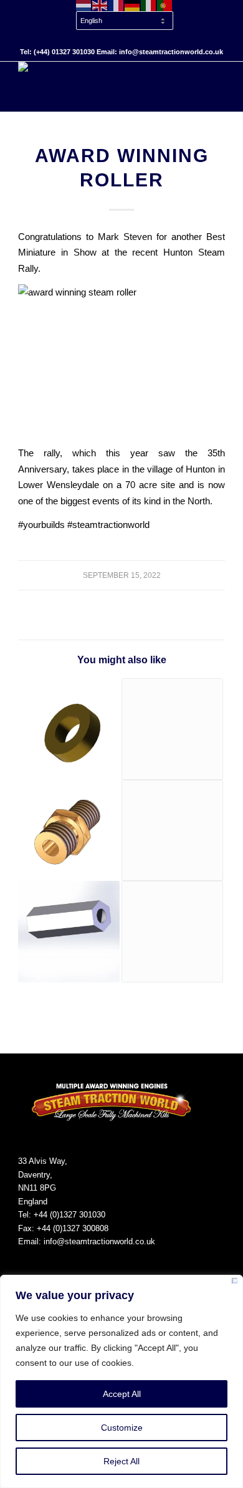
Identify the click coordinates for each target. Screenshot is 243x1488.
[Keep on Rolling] (69, 729)
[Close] (234, 1283)
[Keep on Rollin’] (172, 729)
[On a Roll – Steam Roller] (172, 830)
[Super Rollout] (69, 931)
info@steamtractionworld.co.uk (99, 1241)
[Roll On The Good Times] (172, 931)
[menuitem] (124, 21)
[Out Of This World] (69, 830)
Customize (122, 1428)
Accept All (122, 1394)
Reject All (121, 1461)
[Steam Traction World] (100, 87)
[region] (121, 1381)
